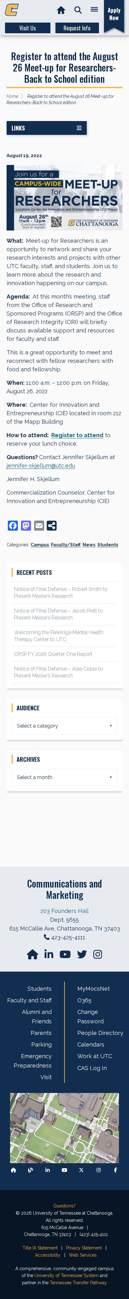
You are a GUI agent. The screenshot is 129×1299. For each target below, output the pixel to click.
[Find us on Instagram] (97, 956)
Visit (46, 1077)
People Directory (100, 1033)
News (89, 544)
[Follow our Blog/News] (30, 1170)
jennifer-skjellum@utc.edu (41, 465)
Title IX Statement (40, 1247)
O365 (84, 1000)
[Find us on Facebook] (115, 1170)
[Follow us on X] (81, 1170)
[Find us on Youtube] (64, 1170)
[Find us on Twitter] (82, 956)
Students (107, 544)
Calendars (90, 1044)
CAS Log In (92, 1068)
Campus (40, 544)
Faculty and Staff (29, 1000)
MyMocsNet (93, 988)
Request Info (77, 28)
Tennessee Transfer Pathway (78, 1282)
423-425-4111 (68, 937)
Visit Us (27, 28)
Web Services (83, 1255)
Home (12, 96)
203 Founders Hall (64, 911)
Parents (41, 1033)
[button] (78, 10)
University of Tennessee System (66, 1275)
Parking (41, 1044)
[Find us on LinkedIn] (49, 956)
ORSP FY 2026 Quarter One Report (53, 654)
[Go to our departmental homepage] (33, 956)
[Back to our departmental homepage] (13, 1170)
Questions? (64, 1205)
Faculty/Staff (65, 544)
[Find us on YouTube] (65, 956)
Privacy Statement (84, 1247)
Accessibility (47, 1255)
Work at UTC (94, 1056)
